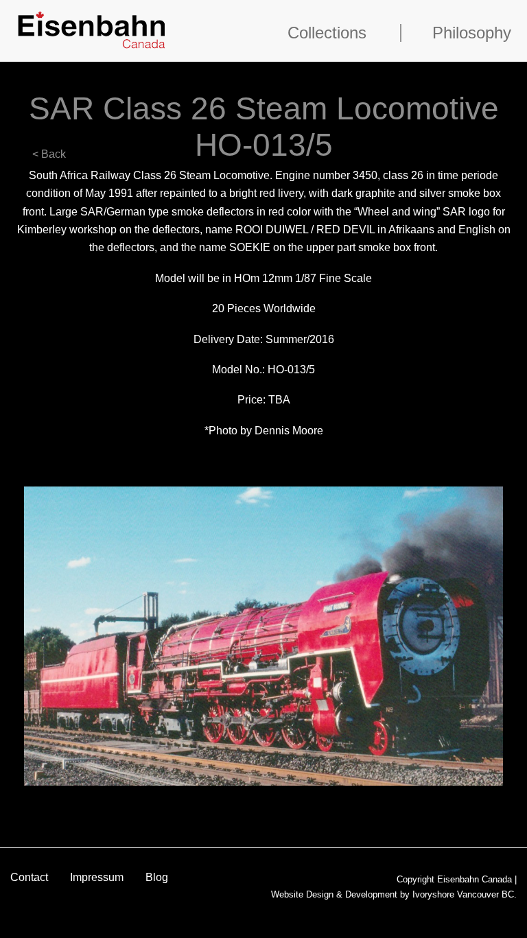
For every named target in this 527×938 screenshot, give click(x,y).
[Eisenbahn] (91, 28)
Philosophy (471, 33)
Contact (29, 877)
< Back (49, 154)
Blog (156, 877)
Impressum (97, 877)
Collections (327, 33)
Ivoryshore (433, 894)
